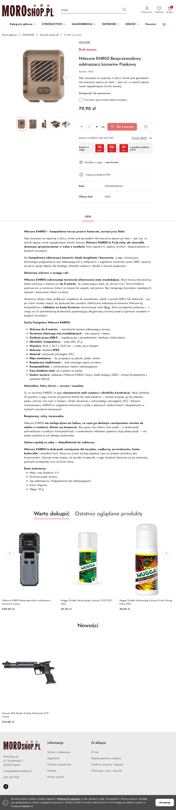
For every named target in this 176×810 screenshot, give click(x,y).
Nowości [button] (88, 625)
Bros (107, 307)
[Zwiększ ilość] (96, 126)
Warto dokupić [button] (51, 513)
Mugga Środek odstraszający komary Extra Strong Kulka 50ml (145, 602)
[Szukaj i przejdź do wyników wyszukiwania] (124, 10)
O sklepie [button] (98, 742)
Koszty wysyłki (55, 777)
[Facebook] (5, 786)
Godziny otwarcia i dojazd (107, 764)
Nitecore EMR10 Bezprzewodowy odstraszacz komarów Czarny (26, 602)
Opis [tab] (88, 217)
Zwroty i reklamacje (58, 752)
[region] (115, 148)
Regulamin (53, 758)
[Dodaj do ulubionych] (145, 127)
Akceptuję (164, 802)
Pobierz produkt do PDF (98, 174)
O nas (94, 752)
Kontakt (51, 771)
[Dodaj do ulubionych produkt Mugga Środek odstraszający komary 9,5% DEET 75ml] (111, 527)
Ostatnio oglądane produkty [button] (108, 513)
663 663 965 (11, 777)
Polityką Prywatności (68, 799)
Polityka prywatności (59, 764)
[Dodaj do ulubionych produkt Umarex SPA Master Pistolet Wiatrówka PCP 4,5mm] (52, 640)
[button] (22, 24)
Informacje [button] (55, 742)
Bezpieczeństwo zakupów (106, 758)
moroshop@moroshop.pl (17, 771)
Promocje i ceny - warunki (106, 771)
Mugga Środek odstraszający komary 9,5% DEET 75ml (86, 602)
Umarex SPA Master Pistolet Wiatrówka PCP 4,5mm (25, 714)
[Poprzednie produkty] (10, 553)
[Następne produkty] (166, 553)
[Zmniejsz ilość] (81, 126)
